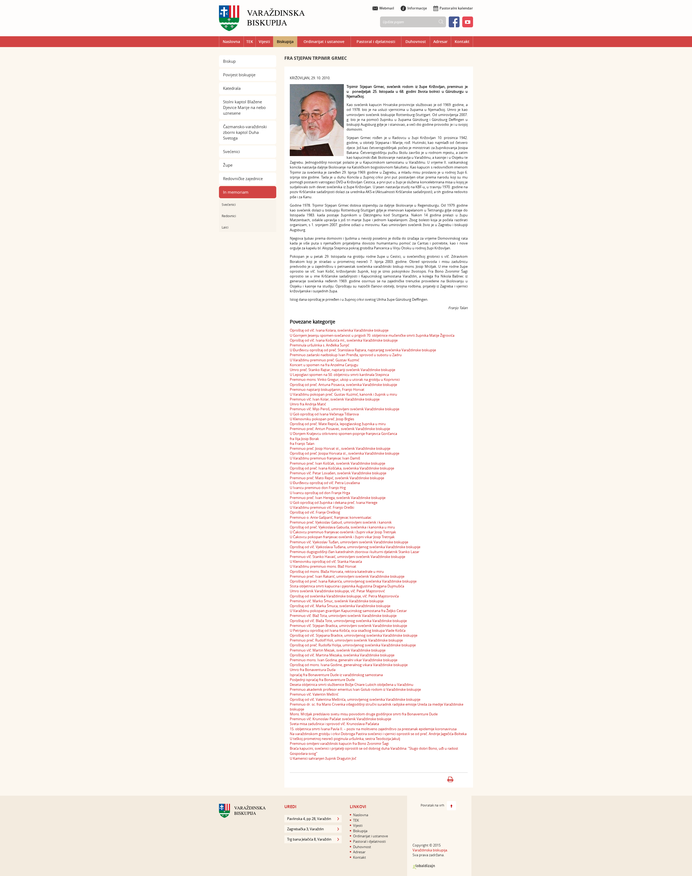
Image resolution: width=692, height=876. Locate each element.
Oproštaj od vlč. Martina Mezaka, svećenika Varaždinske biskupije (342, 655)
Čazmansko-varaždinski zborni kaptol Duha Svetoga (245, 132)
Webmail (386, 8)
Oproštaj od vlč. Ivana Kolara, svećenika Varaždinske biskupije (339, 330)
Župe (227, 165)
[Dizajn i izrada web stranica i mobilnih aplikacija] (423, 867)
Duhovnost (415, 41)
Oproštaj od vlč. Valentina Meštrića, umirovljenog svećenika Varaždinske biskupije (355, 699)
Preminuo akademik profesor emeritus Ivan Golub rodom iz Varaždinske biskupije (355, 689)
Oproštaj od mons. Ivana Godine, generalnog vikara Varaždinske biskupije (349, 664)
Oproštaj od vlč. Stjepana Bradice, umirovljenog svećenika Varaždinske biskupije (353, 635)
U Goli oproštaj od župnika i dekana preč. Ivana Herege (333, 502)
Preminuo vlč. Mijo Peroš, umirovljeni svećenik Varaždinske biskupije (344, 408)
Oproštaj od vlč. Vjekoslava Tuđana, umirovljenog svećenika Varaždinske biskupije (355, 546)
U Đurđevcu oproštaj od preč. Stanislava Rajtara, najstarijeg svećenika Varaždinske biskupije (363, 350)
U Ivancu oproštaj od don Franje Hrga (320, 492)
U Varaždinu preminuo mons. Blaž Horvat (323, 566)
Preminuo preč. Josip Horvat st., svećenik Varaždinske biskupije (340, 448)
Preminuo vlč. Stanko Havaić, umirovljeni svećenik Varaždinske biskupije (347, 556)
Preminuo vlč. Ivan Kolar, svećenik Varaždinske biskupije (335, 399)
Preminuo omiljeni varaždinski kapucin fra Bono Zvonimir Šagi (339, 743)
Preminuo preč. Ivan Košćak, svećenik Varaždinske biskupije (337, 463)
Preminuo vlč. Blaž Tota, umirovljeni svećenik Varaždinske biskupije (343, 615)
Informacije (417, 8)
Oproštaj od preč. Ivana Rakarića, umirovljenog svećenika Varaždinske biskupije (353, 581)
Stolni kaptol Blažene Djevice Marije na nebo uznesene (244, 107)
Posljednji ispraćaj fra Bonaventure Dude (322, 679)
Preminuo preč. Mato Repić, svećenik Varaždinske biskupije (337, 477)
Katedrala (232, 88)
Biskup (229, 61)
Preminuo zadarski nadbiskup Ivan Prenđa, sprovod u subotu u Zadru (346, 354)
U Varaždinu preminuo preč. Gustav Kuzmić (324, 360)
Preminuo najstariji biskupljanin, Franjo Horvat (327, 389)
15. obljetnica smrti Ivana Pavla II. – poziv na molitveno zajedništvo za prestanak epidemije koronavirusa (373, 728)
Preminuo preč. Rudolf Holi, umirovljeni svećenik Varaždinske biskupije (346, 640)
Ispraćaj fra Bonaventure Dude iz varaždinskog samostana (336, 674)
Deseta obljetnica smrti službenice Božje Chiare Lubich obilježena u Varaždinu (351, 684)
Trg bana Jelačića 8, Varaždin (309, 839)
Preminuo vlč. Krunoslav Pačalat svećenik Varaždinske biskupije (340, 718)
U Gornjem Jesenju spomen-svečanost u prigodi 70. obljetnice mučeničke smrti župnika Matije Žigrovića (372, 335)
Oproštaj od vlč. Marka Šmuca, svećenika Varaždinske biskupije (340, 605)
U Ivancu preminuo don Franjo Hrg (318, 487)
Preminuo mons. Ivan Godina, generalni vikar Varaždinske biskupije (343, 659)
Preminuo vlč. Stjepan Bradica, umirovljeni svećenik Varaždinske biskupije (348, 625)
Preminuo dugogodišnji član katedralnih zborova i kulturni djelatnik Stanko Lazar (354, 551)
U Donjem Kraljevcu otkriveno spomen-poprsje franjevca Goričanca (343, 433)
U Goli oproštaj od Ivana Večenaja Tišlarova (324, 414)
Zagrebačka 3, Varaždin (305, 829)
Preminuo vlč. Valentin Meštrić (314, 694)
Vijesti (264, 41)
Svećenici (231, 151)
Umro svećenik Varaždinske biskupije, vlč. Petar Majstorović (337, 591)
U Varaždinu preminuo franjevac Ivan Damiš (325, 458)
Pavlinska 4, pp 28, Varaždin (309, 818)
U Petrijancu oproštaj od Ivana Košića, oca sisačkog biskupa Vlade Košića (347, 630)
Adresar (440, 41)
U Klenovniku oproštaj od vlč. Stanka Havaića (326, 561)
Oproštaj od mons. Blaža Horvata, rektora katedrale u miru (337, 571)
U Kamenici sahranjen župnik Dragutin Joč (323, 758)
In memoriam (235, 192)
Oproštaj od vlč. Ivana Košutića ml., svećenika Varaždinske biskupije (344, 340)
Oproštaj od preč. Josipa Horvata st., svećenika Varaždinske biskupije (344, 453)
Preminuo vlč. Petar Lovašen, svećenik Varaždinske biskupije (338, 473)
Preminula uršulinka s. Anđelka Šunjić (319, 345)
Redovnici (229, 216)
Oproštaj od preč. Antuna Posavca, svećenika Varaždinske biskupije (343, 384)
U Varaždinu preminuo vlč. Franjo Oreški (322, 507)
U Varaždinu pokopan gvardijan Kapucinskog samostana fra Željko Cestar (348, 610)
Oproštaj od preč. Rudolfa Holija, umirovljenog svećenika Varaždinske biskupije (353, 645)
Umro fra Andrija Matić (308, 404)
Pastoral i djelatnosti (376, 41)
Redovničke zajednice (243, 178)
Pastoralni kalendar (456, 8)
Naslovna (231, 41)
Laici (225, 227)
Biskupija (285, 41)
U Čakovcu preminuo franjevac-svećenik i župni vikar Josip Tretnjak (343, 532)
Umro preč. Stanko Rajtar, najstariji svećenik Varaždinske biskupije (342, 369)
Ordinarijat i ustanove (324, 41)
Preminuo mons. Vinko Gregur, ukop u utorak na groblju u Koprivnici (345, 379)
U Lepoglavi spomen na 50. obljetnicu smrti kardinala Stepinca (339, 374)
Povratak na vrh (432, 805)
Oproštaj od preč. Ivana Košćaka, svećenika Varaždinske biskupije (342, 468)
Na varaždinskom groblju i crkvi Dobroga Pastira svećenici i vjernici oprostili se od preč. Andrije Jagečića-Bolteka (378, 733)
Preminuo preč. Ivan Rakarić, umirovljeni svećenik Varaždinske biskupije (347, 576)
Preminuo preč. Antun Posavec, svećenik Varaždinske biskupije (340, 428)
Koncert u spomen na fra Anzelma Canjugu (324, 364)
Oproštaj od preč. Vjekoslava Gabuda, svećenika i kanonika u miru (342, 527)
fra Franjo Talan (302, 443)
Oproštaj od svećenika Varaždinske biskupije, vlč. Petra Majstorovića (344, 596)
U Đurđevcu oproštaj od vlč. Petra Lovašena (325, 482)
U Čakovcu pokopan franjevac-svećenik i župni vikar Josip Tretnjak (342, 536)
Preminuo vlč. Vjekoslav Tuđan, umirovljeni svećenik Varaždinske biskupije (349, 542)
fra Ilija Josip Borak (304, 438)
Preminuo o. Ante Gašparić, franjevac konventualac (330, 517)
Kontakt (462, 41)
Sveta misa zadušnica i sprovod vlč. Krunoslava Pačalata (334, 723)
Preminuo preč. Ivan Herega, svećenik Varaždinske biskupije (337, 497)
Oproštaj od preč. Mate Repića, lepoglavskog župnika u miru (338, 423)
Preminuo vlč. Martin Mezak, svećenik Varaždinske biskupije (337, 650)
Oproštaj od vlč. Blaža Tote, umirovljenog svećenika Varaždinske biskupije (348, 620)
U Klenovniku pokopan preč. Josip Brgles (322, 418)
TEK (249, 41)
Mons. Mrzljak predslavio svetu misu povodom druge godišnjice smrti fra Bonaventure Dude (364, 714)
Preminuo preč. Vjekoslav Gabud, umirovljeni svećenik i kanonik (341, 522)
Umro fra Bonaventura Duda (312, 669)
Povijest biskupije (239, 74)
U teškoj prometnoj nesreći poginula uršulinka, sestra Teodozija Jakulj (345, 738)
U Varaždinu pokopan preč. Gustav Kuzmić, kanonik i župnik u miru (343, 394)
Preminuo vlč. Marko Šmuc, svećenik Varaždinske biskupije (337, 601)
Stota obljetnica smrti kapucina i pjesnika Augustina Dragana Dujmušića (347, 586)
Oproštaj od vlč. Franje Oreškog (315, 512)
